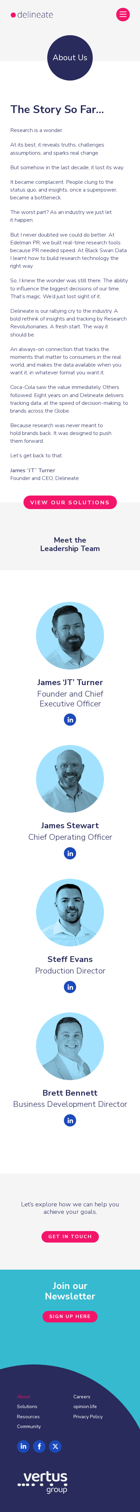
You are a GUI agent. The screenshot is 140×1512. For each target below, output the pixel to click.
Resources (28, 1417)
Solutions (27, 1406)
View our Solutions (70, 502)
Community (29, 1426)
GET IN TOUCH (70, 1236)
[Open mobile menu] (123, 14)
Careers (81, 1397)
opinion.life (85, 1406)
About (23, 1397)
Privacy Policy (88, 1417)
